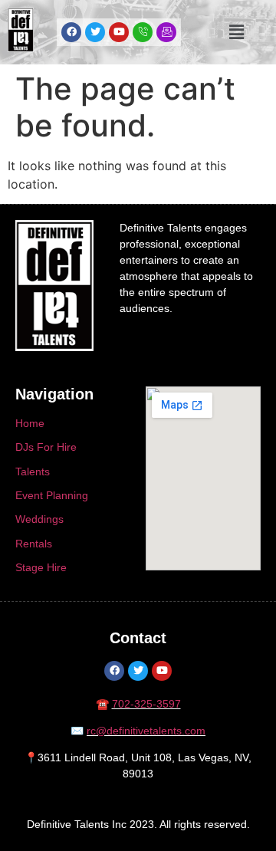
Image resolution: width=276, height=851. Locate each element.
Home (29, 423)
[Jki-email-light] (166, 32)
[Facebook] (71, 32)
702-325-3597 (146, 704)
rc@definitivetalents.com (146, 730)
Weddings (39, 519)
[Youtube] (119, 32)
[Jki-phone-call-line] (143, 32)
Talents (32, 471)
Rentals (33, 543)
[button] (236, 32)
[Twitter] (95, 32)
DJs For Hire (46, 447)
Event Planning (51, 495)
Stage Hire (41, 567)
